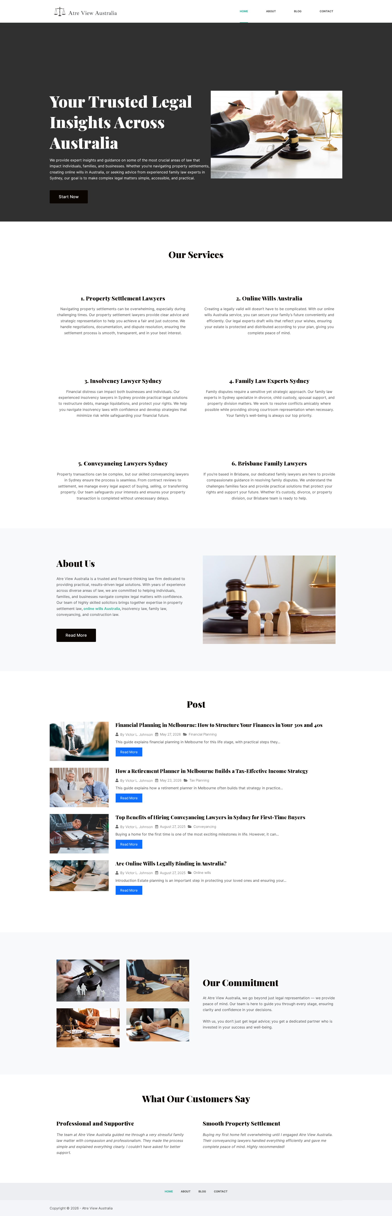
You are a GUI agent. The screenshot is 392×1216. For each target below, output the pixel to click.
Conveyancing (205, 826)
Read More (129, 752)
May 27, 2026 (170, 734)
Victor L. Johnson (139, 734)
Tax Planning (199, 780)
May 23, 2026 (170, 780)
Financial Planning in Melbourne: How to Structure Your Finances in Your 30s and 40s (219, 724)
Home (244, 11)
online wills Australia (101, 608)
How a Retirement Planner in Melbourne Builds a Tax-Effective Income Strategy (211, 771)
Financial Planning (203, 734)
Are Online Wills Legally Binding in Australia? (171, 863)
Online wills (202, 872)
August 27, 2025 (173, 826)
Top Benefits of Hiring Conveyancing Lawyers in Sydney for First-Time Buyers (210, 817)
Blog (297, 11)
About (271, 11)
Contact (326, 11)
